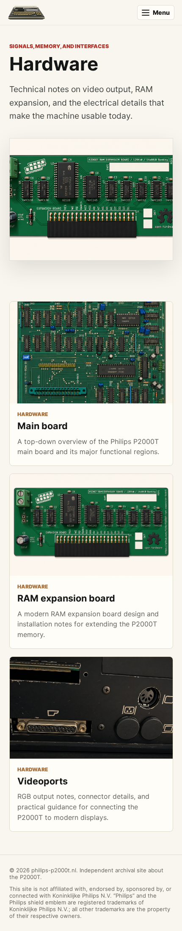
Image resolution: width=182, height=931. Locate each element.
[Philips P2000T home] (69, 12)
